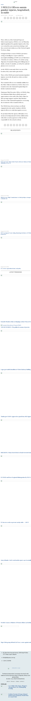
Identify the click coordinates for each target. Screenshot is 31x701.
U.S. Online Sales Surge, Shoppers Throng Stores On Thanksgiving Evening (17, 687)
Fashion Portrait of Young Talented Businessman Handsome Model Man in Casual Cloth (18, 695)
